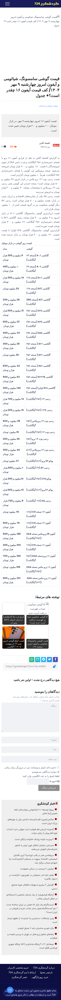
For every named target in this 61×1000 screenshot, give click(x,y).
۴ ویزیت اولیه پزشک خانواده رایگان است (34, 839)
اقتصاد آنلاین (44, 143)
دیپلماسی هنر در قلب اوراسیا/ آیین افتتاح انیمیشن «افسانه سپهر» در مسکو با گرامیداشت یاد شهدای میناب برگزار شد (33, 859)
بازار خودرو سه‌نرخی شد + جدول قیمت (36, 928)
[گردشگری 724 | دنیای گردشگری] (47, 3)
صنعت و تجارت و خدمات (48, 106)
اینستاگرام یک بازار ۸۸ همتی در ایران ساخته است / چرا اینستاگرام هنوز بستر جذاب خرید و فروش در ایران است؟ (31, 908)
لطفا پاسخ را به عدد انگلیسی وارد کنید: (41, 776)
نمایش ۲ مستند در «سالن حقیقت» (37, 869)
